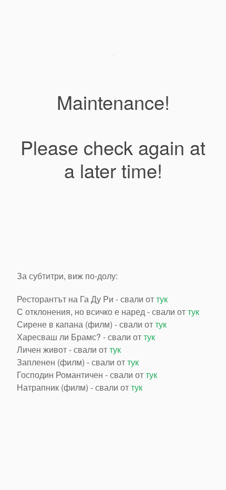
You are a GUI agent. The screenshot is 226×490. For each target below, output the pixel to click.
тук (162, 299)
